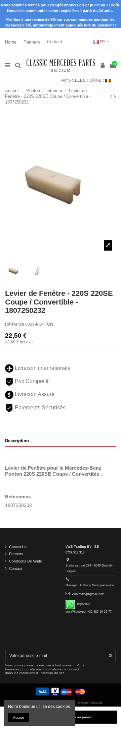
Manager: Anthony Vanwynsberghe (90, 585)
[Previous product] (112, 96)
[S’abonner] (110, 655)
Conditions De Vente (25, 561)
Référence (14, 324)
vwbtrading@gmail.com (88, 594)
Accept (18, 717)
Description (17, 440)
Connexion (18, 547)
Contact (54, 41)
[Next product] (115, 96)
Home (11, 41)
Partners (32, 41)
